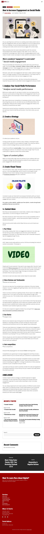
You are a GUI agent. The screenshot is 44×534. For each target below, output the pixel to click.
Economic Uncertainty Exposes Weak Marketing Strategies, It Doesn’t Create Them (28, 405)
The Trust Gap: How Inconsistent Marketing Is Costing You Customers (29, 420)
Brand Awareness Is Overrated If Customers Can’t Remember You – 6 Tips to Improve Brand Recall (28, 415)
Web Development (6, 504)
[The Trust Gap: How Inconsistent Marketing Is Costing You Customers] (11, 420)
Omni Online (8, 13)
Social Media (16, 7)
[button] (41, 1)
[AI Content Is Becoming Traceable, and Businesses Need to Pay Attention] (11, 410)
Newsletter (10, 7)
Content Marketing (6, 499)
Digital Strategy (5, 500)
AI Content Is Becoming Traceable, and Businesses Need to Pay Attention (29, 410)
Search (5, 432)
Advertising (4, 496)
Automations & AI (5, 498)
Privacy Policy (29, 529)
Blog (4, 7)
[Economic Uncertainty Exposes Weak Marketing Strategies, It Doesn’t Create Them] (11, 405)
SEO (3, 502)
